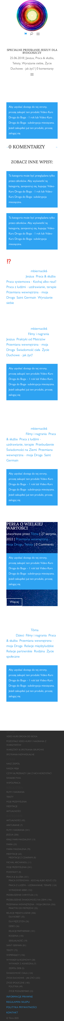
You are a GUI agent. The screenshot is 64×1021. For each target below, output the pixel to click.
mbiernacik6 (39, 271)
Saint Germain (26, 298)
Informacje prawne (19, 997)
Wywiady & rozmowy (18, 960)
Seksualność (16, 941)
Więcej (14, 312)
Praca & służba (44, 58)
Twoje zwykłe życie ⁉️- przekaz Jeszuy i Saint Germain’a (28, 261)
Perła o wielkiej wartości (24, 526)
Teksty (16, 63)
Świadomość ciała (28, 350)
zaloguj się (14, 133)
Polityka (13, 987)
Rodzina (39, 651)
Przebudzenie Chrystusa (19, 895)
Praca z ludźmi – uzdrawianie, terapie (30, 885)
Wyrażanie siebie (32, 63)
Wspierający (13, 955)
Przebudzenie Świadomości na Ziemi (26, 900)
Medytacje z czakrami (21, 858)
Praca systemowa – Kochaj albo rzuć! (30, 881)
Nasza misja (12, 769)
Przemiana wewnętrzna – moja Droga (28, 905)
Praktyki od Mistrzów (30, 339)
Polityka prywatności (21, 1008)
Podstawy (12, 872)
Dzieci (20, 636)
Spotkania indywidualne (20, 755)
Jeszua (30, 58)
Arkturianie (12, 825)
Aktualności (13, 811)
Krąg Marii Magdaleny (18, 840)
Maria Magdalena (16, 849)
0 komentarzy (45, 69)
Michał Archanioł (16, 863)
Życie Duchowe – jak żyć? (20, 978)
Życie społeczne (15, 983)
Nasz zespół (13, 764)
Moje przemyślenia (16, 802)
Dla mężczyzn (17, 922)
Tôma (35, 534)
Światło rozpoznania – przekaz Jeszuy (30, 320)
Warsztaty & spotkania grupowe (25, 750)
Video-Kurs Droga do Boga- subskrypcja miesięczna (31, 197)
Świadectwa (13, 778)
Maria (9, 845)
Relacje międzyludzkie (39, 646)
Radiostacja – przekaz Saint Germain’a (31, 420)
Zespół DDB (15, 968)
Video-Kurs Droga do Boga (21, 737)
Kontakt (12, 1013)
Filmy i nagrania (38, 334)
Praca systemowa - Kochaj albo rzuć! (31, 282)
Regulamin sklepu (18, 1002)
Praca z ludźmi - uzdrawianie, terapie (31, 287)
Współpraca (13, 783)
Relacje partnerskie (19, 651)
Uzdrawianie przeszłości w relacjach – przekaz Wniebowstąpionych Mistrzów (29, 616)
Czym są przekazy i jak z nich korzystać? (29, 774)
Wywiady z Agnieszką (21, 964)
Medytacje (11, 807)
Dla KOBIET (14, 917)
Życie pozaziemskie (19, 991)
